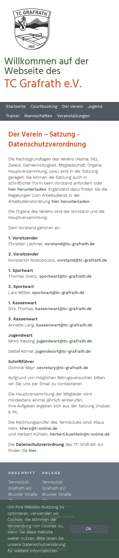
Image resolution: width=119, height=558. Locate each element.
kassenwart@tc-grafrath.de (63, 308)
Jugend (95, 106)
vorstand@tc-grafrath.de (70, 243)
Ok (88, 529)
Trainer (13, 115)
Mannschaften (38, 115)
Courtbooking (43, 106)
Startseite (16, 106)
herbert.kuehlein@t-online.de (80, 434)
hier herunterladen (27, 189)
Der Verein (72, 106)
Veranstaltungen (73, 115)
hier (33, 450)
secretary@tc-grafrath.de (62, 367)
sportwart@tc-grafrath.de (65, 276)
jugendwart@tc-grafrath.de (64, 341)
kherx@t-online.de (38, 428)
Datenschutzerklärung (43, 544)
